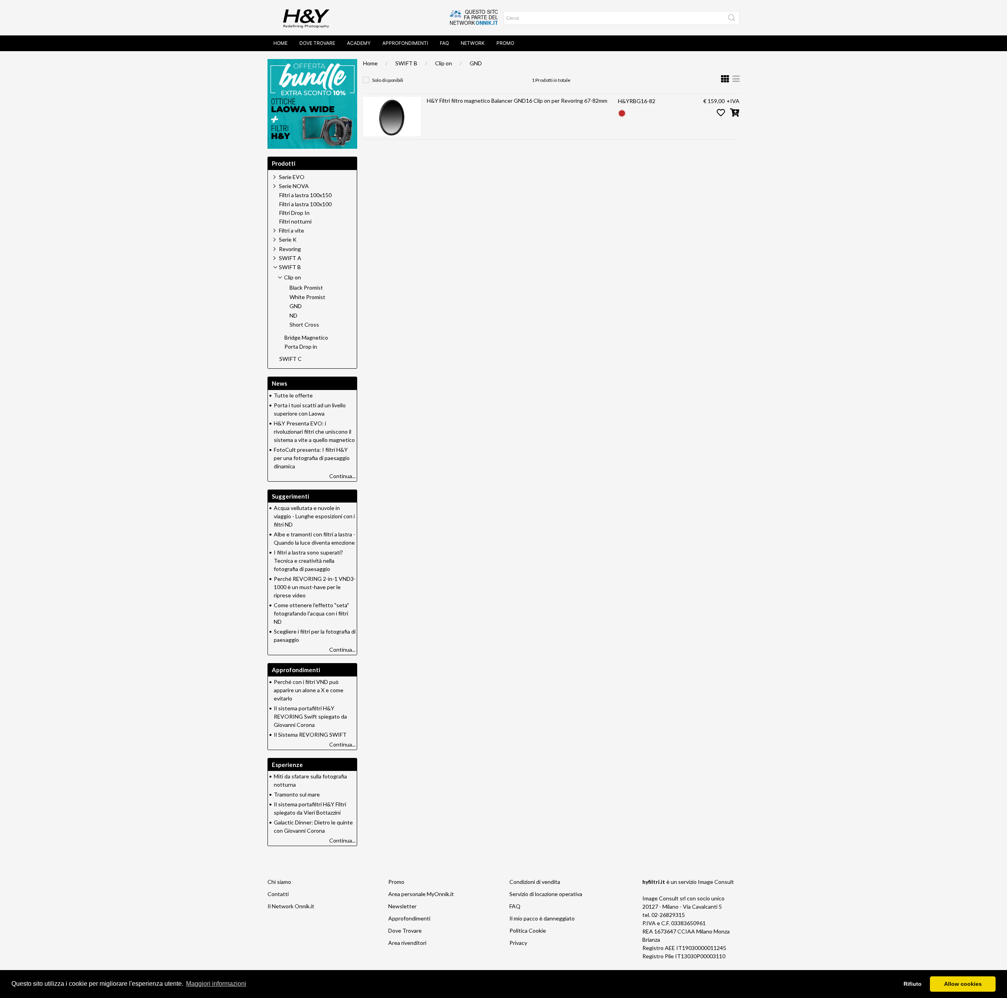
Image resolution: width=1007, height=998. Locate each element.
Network (473, 43)
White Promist (307, 297)
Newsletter (402, 906)
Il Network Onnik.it (290, 906)
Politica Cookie (527, 930)
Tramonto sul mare (297, 794)
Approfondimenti (405, 43)
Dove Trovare (405, 930)
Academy (359, 43)
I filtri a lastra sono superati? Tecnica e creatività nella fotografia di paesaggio (308, 560)
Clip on (443, 63)
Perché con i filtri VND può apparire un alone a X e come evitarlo (308, 690)
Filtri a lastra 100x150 (305, 195)
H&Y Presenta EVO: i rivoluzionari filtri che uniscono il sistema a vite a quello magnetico (314, 431)
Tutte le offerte (293, 395)
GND (476, 63)
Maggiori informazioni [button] (216, 983)
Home (280, 43)
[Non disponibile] (622, 112)
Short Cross (304, 325)
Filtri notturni (295, 221)
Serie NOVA (294, 186)
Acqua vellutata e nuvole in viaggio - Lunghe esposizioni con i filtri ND (314, 516)
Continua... (342, 476)
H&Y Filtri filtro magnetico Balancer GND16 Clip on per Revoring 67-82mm (517, 100)
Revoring (290, 249)
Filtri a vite (291, 230)
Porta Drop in (300, 347)
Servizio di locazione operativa (545, 894)
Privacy (518, 942)
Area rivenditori (407, 942)
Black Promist (306, 288)
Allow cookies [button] (963, 984)
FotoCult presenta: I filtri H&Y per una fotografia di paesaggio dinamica (312, 457)
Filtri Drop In (294, 213)
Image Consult (716, 881)
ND (293, 315)
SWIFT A (290, 258)
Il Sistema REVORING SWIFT (310, 734)
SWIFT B (406, 63)
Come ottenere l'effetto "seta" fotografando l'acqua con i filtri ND (311, 613)
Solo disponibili (387, 80)
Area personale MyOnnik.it (421, 894)
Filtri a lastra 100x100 (305, 204)
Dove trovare (317, 43)
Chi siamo (279, 881)
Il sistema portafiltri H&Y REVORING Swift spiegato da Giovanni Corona (310, 716)
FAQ (444, 43)
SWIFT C (290, 359)
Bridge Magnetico (306, 338)
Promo (505, 43)
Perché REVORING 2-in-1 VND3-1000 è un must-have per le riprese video (315, 587)
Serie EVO (291, 177)
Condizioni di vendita (534, 881)
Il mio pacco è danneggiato (542, 918)
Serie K (288, 239)
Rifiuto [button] (913, 984)
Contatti (278, 894)
